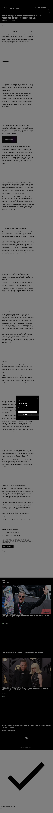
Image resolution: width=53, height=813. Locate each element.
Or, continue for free (27, 417)
